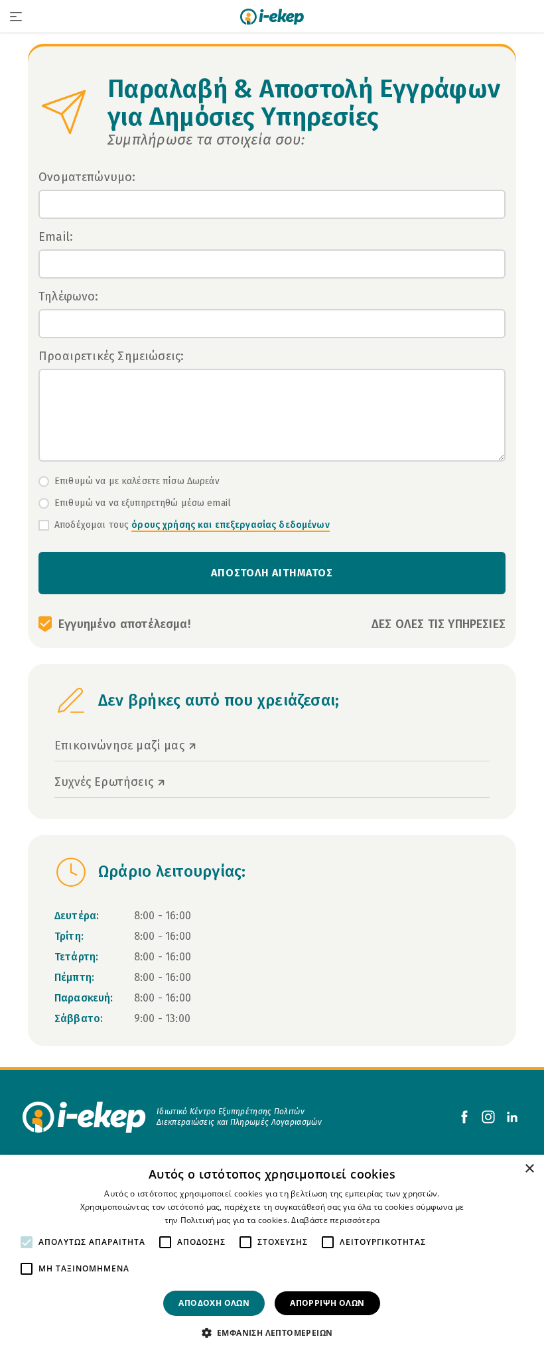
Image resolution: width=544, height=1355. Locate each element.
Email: (55, 236)
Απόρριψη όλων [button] (327, 1303)
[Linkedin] (512, 1117)
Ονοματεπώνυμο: (87, 177)
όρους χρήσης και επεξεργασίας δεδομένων (230, 525)
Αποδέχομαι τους (192, 525)
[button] (272, 1332)
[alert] (272, 1255)
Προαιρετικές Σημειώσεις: (111, 356)
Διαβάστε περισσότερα (335, 1220)
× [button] (529, 1169)
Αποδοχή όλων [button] (213, 1303)
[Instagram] (488, 1117)
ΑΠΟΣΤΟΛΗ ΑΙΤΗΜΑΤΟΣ (271, 572)
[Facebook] (464, 1117)
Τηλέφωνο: (68, 296)
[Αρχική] (272, 16)
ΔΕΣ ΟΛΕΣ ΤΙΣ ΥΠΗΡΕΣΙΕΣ (439, 624)
